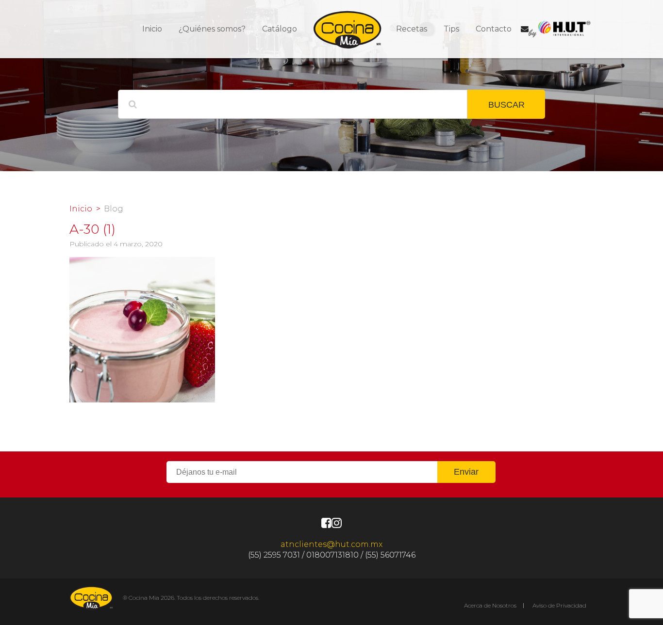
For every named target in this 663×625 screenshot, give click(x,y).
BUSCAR (506, 105)
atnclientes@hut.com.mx (331, 544)
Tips (451, 28)
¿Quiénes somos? (212, 28)
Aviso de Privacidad (559, 605)
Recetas (411, 28)
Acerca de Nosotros (490, 605)
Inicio (152, 28)
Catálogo (279, 28)
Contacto (494, 28)
